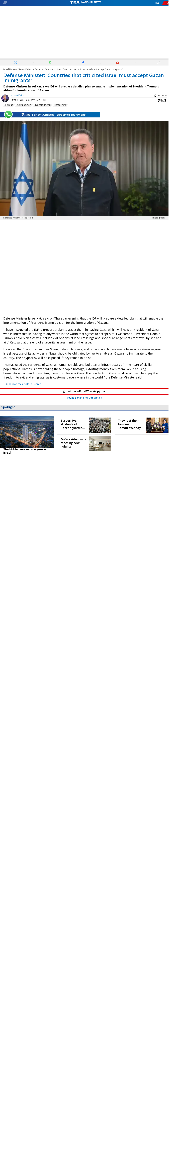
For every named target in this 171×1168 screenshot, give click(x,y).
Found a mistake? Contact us (84, 398)
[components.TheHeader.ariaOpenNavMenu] (26, 3)
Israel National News (13, 69)
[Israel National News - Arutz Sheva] (85, 3)
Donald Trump (43, 105)
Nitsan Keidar (18, 95)
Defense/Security (34, 69)
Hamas (9, 105)
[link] (27, 435)
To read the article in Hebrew (25, 384)
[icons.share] (166, 3)
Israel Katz (60, 105)
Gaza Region (24, 105)
